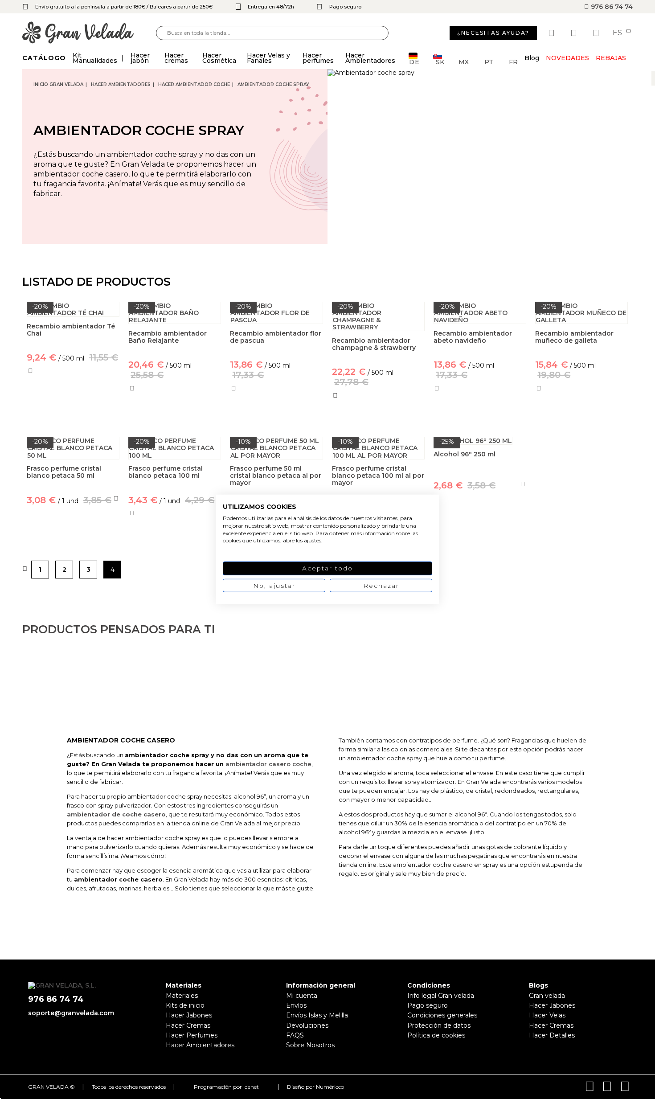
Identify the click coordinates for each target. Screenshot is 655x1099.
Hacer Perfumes (191, 1035)
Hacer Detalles (552, 1035)
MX (463, 61)
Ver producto (73, 409)
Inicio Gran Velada (58, 84)
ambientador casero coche (268, 763)
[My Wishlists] (552, 33)
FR (513, 61)
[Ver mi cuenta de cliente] (574, 33)
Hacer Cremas (188, 1025)
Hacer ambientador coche (194, 84)
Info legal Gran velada (440, 996)
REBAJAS (611, 58)
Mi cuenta (301, 996)
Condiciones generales (442, 1015)
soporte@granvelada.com (71, 1013)
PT (488, 61)
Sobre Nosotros (310, 1045)
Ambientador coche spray (273, 84)
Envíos (296, 1005)
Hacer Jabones (189, 1015)
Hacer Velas (547, 1015)
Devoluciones (307, 1025)
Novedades (567, 58)
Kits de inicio (185, 1005)
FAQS (295, 1035)
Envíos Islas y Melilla (317, 1015)
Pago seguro (427, 1005)
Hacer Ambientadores (121, 84)
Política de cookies (436, 1035)
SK (440, 61)
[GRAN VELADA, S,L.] (89, 33)
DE (414, 61)
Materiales (182, 996)
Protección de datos (439, 1025)
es (618, 33)
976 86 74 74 (611, 7)
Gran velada (547, 996)
